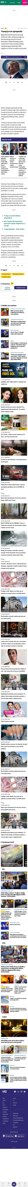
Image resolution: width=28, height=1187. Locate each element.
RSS (14, 1125)
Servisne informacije (20, 1055)
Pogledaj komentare (7, 288)
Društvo (12, 996)
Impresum (15, 1115)
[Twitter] (18, 1091)
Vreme (14, 1105)
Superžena (5, 1114)
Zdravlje (5, 1107)
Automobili (5, 1121)
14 (7, 319)
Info (4, 1098)
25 (5, 28)
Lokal (4, 1123)
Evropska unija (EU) (18, 274)
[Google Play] (8, 1136)
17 (7, 352)
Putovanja (5, 1109)
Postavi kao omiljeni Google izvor (11, 57)
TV (13, 1100)
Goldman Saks (6, 277)
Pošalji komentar (20, 287)
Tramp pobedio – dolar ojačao (14, 229)
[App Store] (19, 1136)
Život (4, 1105)
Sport (4, 1100)
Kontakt (15, 1127)
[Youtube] (24, 1091)
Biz (3, 1103)
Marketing (15, 1113)
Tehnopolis (6, 1118)
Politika (16, 985)
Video (14, 1098)
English (15, 1103)
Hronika (12, 1075)
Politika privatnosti (18, 1120)
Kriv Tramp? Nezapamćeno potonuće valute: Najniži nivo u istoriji (14, 223)
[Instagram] (21, 1091)
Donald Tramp (6, 274)
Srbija (12, 341)
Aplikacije (15, 1122)
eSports (5, 1116)
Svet (2, 28)
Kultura (5, 1112)
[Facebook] (15, 1091)
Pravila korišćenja (18, 1118)
